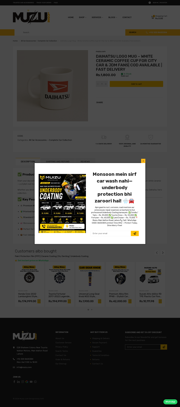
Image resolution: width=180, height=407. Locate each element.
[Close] (143, 161)
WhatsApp (170, 402)
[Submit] (135, 233)
